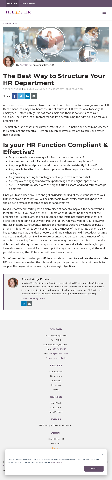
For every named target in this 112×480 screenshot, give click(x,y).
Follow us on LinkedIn (56, 358)
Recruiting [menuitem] (56, 385)
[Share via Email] (34, 96)
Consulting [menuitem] (56, 380)
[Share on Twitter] (21, 96)
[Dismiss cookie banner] (103, 454)
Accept (94, 468)
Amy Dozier (26, 65)
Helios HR (12, 3)
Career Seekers (27, 3)
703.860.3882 (59, 349)
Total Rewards (12, 89)
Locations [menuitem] (56, 443)
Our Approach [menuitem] (56, 371)
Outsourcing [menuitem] (56, 376)
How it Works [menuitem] (56, 403)
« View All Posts (11, 23)
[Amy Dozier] (9, 61)
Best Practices (75, 89)
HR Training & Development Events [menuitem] (55, 425)
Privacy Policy (56, 462)
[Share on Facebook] (15, 96)
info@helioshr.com (59, 353)
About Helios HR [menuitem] (56, 439)
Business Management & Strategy (43, 89)
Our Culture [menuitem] (55, 407)
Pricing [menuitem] (56, 389)
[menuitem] (56, 448)
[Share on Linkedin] (27, 96)
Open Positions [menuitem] (56, 412)
